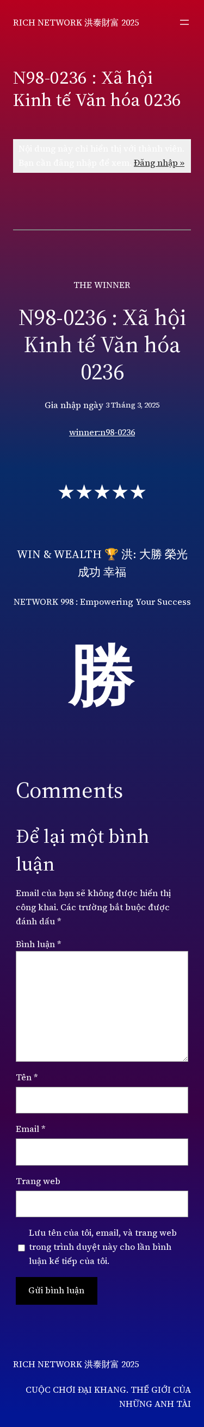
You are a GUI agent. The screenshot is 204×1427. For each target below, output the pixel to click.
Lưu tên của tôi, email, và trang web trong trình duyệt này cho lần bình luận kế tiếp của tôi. (103, 1246)
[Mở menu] (184, 22)
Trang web (38, 1181)
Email (31, 1129)
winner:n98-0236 (102, 432)
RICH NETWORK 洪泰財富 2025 (76, 22)
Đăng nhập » (159, 162)
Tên (27, 1077)
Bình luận (38, 944)
